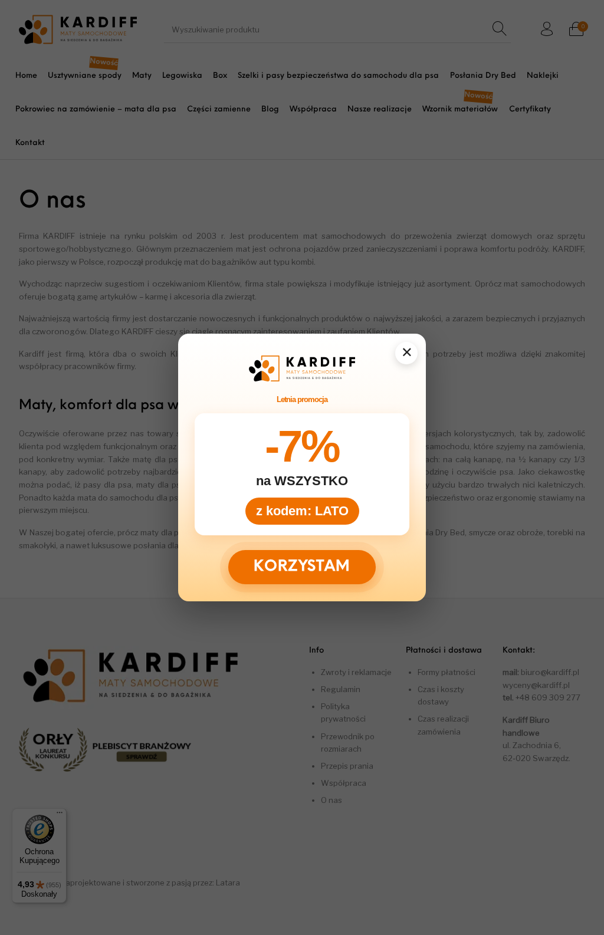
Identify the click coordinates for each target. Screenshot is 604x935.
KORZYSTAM (302, 567)
